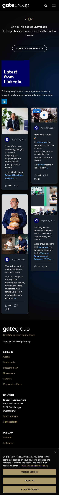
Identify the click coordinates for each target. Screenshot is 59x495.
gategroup (42, 142)
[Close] (55, 452)
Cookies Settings (29, 472)
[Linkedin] (4, 101)
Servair (41, 164)
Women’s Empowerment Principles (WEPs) (42, 256)
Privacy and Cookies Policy (34, 465)
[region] (29, 471)
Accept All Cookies (29, 489)
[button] (54, 6)
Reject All (29, 480)
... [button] (16, 178)
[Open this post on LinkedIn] (15, 149)
